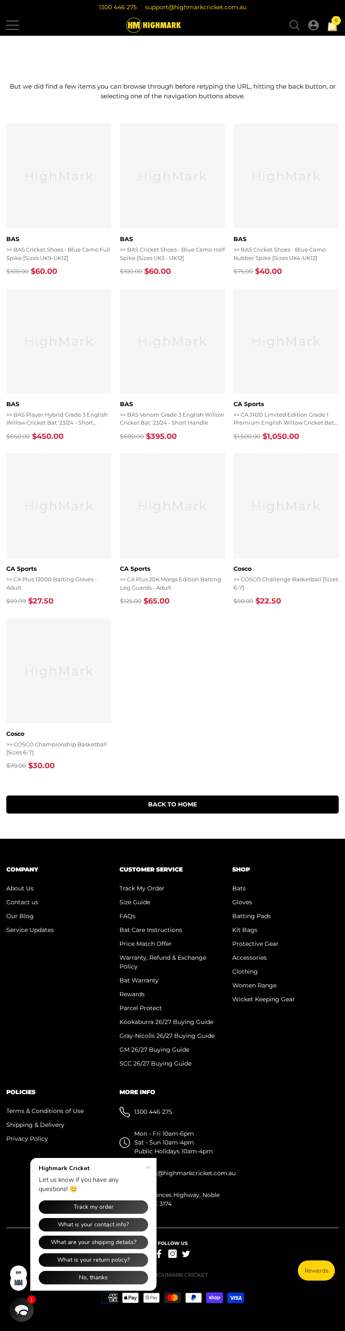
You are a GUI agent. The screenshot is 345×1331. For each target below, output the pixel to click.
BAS (12, 239)
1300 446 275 (118, 7)
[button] (294, 25)
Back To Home (172, 804)
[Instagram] (172, 1254)
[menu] (12, 25)
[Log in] (313, 25)
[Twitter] (186, 1254)
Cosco (243, 568)
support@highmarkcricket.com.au (196, 7)
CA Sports (249, 404)
